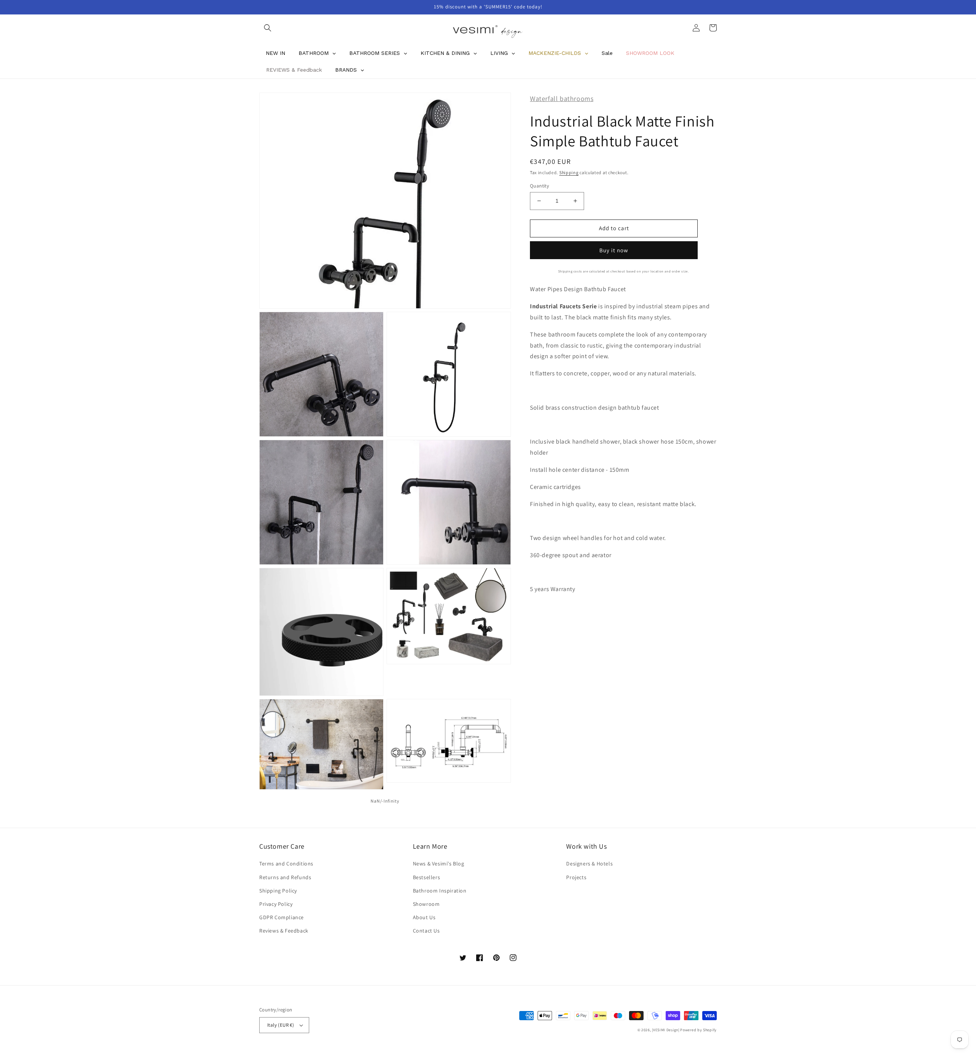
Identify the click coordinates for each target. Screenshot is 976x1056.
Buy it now (613, 249)
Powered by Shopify (698, 1029)
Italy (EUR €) (280, 1025)
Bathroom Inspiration (440, 890)
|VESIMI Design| (665, 1029)
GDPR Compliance (281, 917)
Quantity (539, 186)
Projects (576, 877)
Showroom (426, 904)
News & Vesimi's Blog (438, 863)
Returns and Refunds (285, 877)
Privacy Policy (275, 904)
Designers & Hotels (589, 863)
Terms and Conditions (286, 863)
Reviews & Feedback (283, 930)
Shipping (569, 172)
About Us (424, 917)
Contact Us (426, 930)
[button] (267, 27)
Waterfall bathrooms (561, 98)
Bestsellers (426, 877)
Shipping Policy (278, 890)
